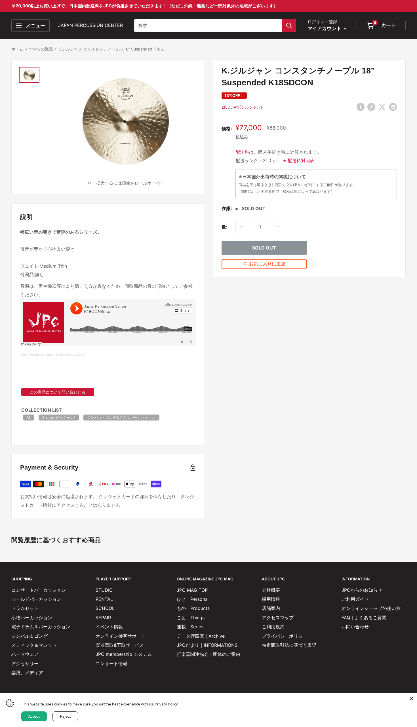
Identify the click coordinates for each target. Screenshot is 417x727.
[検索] (289, 25)
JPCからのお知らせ (362, 590)
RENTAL (104, 599)
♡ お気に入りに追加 (264, 264)
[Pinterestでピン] (371, 106)
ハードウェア (25, 654)
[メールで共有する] (393, 106)
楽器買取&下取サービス (120, 645)
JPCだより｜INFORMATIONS (207, 645)
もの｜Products (193, 608)
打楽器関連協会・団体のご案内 (208, 654)
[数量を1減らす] (242, 227)
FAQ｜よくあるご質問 (364, 617)
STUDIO (104, 590)
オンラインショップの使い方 (371, 608)
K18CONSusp (65, 354)
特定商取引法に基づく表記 (289, 645)
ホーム (17, 49)
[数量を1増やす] (278, 227)
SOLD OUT (264, 248)
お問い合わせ (355, 626)
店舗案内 (271, 608)
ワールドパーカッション (36, 599)
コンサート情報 (111, 663)
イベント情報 (109, 626)
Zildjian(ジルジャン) (242, 107)
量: (225, 227)
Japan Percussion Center (36, 354)
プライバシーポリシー (284, 636)
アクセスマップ (278, 617)
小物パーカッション (31, 617)
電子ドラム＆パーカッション (40, 626)
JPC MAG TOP (192, 590)
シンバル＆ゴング (29, 636)
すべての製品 (41, 49)
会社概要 (271, 590)
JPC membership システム (124, 654)
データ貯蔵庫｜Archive (201, 636)
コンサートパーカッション (38, 590)
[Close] (411, 698)
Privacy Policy (166, 704)
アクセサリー (25, 663)
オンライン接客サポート (121, 636)
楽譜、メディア (27, 672)
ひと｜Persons (192, 599)
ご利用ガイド (355, 599)
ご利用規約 (273, 626)
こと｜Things (191, 617)
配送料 (242, 152)
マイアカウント (325, 28)
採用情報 (271, 599)
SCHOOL (105, 608)
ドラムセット (25, 608)
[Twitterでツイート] (382, 106)
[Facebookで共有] (361, 106)
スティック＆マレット (34, 645)
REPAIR (103, 617)
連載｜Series (190, 626)
